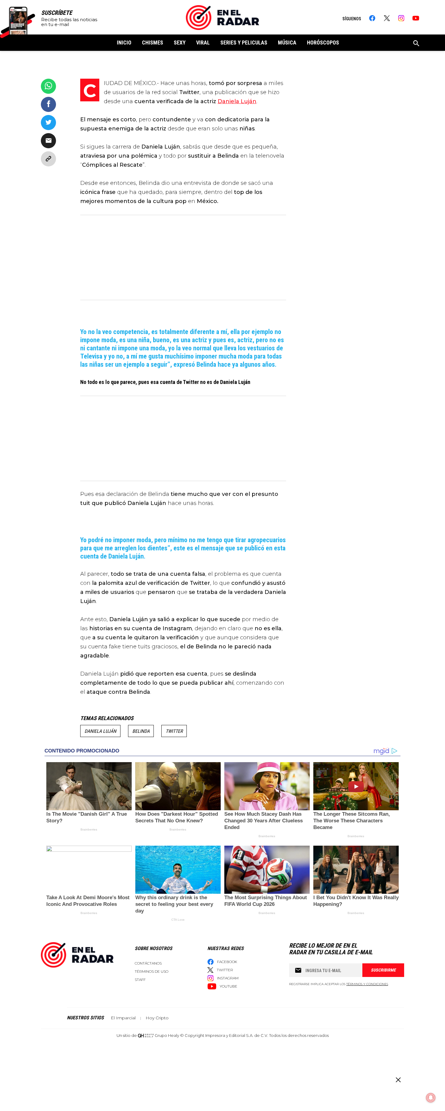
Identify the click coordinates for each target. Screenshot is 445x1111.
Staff (140, 979)
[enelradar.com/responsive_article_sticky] (398, 1079)
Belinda (141, 731)
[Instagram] (401, 18)
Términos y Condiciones (367, 984)
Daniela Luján (100, 731)
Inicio (124, 42)
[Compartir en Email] (48, 140)
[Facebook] (372, 18)
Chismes (152, 42)
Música (287, 42)
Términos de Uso (151, 971)
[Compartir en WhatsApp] (48, 86)
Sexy (180, 42)
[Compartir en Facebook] (48, 104)
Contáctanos (148, 963)
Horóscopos (323, 42)
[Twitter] (386, 18)
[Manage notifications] (431, 1098)
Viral (203, 42)
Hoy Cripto (157, 1018)
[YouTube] (415, 18)
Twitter (174, 731)
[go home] (222, 17)
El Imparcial (123, 1018)
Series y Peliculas (243, 42)
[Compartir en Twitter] (48, 122)
